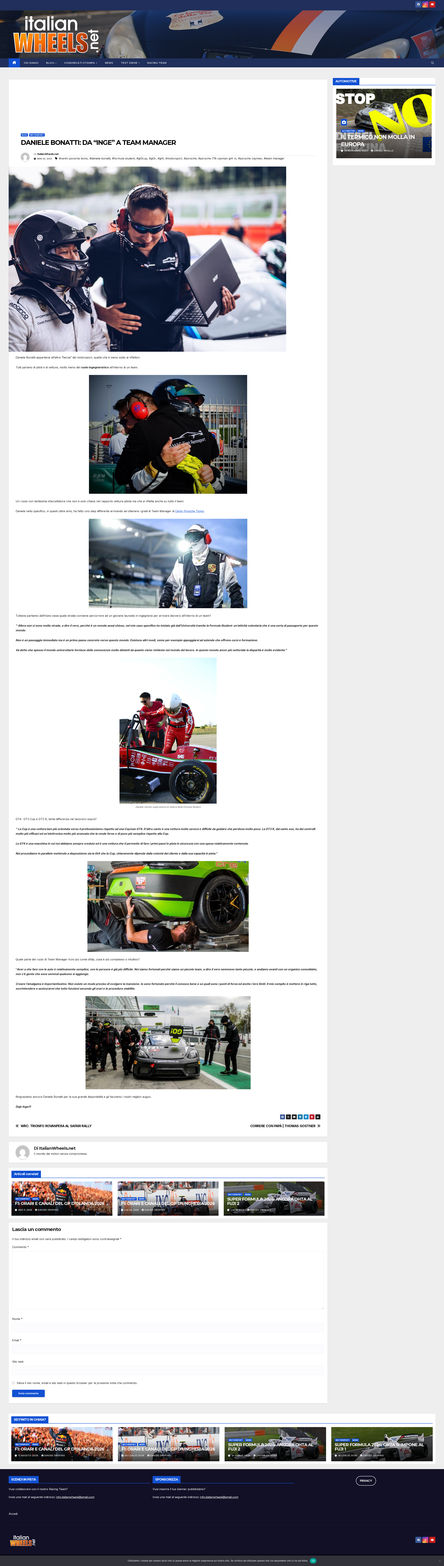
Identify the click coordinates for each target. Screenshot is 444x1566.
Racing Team (157, 62)
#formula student (123, 158)
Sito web (18, 1361)
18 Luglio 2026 (348, 1455)
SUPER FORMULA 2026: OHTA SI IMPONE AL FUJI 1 (379, 1447)
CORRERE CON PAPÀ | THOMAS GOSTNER (282, 1126)
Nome (17, 1319)
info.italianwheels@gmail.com (75, 1497)
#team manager (274, 158)
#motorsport (173, 158)
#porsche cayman (250, 158)
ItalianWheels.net (48, 154)
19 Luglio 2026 (241, 1455)
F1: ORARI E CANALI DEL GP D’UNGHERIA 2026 (168, 1203)
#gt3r (152, 158)
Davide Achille (383, 150)
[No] (439, 1561)
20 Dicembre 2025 (356, 150)
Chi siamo (31, 62)
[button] (432, 63)
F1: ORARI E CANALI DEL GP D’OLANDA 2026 (59, 1203)
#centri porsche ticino (73, 158)
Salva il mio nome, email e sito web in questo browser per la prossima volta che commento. (77, 1383)
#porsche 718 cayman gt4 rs (217, 158)
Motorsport (37, 135)
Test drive (129, 62)
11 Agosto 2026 (28, 1455)
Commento (20, 1247)
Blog (50, 62)
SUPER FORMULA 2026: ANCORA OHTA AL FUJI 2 (270, 1201)
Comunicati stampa (80, 62)
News (109, 62)
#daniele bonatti (99, 158)
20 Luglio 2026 (135, 1455)
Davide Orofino (48, 1210)
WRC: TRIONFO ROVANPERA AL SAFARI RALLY (56, 1126)
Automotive (348, 131)
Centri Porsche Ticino (189, 511)
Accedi (13, 1513)
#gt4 (161, 158)
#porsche (190, 158)
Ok (313, 1560)
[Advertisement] (168, 104)
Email (17, 1340)
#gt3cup (141, 158)
